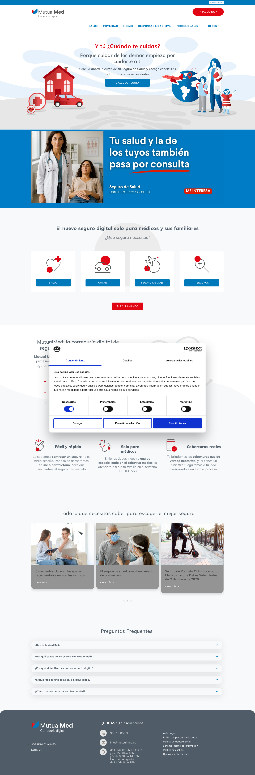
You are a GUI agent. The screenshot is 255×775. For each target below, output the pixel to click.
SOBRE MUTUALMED (43, 744)
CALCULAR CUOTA (127, 82)
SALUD (93, 26)
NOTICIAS (36, 749)
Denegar (78, 423)
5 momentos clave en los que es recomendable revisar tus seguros (60, 573)
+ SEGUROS (201, 282)
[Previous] (34, 559)
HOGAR (128, 26)
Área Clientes (216, 2)
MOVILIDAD (110, 26)
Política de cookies (173, 749)
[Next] (220, 559)
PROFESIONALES (187, 26)
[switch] (108, 409)
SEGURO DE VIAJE (152, 282)
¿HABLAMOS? (208, 11)
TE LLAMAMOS (128, 306)
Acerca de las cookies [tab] (179, 360)
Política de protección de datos (180, 737)
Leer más (171, 586)
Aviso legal (169, 733)
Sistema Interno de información (180, 745)
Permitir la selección (127, 423)
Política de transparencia (176, 741)
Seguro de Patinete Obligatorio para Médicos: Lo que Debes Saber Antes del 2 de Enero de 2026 (191, 575)
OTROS (213, 26)
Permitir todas (177, 423)
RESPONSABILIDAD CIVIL (154, 26)
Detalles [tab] (128, 360)
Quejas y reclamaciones (176, 754)
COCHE (102, 282)
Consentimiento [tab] (75, 360)
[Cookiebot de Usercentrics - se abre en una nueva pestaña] (186, 349)
